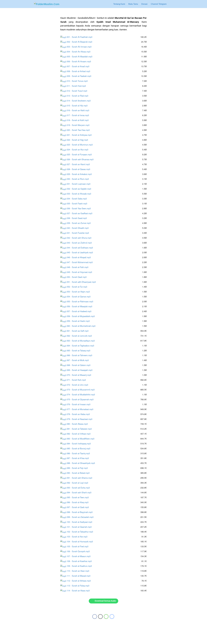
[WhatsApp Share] (106, 616)
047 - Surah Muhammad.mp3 (81, 262)
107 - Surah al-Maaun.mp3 (80, 556)
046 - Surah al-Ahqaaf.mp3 (80, 257)
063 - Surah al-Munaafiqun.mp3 (82, 340)
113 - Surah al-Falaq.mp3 (79, 585)
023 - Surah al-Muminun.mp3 (81, 144)
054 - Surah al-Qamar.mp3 (80, 296)
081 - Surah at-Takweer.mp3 (80, 428)
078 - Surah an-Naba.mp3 (79, 414)
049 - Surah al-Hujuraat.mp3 (80, 272)
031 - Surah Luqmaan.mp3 (80, 183)
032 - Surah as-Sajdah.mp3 (80, 188)
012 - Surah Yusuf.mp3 (78, 90)
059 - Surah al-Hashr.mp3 (79, 321)
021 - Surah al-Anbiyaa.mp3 (80, 134)
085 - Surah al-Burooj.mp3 (79, 448)
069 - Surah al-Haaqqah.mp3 (81, 370)
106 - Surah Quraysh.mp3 (79, 551)
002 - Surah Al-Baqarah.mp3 (80, 41)
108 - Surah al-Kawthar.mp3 (80, 561)
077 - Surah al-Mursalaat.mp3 (81, 409)
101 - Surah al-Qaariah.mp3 (80, 526)
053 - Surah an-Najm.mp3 (79, 291)
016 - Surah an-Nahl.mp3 (79, 110)
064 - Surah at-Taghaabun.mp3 (81, 345)
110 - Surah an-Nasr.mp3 (79, 570)
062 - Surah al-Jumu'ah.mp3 (80, 335)
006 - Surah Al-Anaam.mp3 (80, 61)
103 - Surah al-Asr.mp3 (78, 536)
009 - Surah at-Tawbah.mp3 (80, 76)
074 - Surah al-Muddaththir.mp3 (82, 394)
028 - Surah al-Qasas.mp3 (79, 169)
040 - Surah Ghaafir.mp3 (79, 227)
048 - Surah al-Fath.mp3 (79, 267)
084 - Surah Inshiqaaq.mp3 (80, 443)
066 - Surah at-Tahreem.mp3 (80, 355)
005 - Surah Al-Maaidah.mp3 (81, 56)
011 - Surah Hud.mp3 (77, 85)
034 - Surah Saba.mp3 (78, 198)
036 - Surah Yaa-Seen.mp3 (80, 208)
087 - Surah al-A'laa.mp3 (79, 458)
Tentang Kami (119, 4)
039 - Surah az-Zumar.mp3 (80, 223)
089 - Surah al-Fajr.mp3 (78, 468)
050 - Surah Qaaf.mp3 (78, 277)
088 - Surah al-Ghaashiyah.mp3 (82, 463)
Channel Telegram (159, 4)
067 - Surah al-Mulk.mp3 (79, 360)
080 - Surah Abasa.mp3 (78, 423)
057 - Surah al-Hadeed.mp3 (80, 311)
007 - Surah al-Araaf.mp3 (79, 66)
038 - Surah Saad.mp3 (78, 218)
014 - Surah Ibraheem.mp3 (80, 100)
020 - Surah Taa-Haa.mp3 (79, 130)
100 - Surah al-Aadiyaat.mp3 (80, 521)
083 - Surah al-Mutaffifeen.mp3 (82, 438)
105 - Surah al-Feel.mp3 (79, 546)
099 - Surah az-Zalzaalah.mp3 (81, 517)
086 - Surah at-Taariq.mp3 (79, 453)
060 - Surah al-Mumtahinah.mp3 (82, 325)
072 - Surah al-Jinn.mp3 (78, 384)
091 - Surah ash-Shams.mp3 (80, 477)
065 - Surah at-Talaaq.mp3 (79, 350)
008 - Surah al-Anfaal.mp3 (79, 71)
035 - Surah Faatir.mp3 (78, 203)
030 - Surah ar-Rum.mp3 (79, 178)
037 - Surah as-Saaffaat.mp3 (81, 213)
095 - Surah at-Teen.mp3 (79, 497)
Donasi (144, 4)
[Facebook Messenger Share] (112, 616)
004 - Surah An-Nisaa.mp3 (80, 51)
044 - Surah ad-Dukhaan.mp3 (81, 247)
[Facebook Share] (94, 616)
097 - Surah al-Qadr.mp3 (79, 507)
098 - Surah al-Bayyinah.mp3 (81, 512)
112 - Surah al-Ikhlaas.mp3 (80, 580)
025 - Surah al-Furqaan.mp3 (80, 154)
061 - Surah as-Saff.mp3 (79, 330)
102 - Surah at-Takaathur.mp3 (81, 531)
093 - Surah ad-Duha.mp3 (79, 487)
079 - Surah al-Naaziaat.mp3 (81, 419)
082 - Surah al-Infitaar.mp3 (80, 433)
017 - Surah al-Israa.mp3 (79, 115)
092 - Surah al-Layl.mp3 (78, 482)
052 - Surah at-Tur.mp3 (78, 286)
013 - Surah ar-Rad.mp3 (78, 95)
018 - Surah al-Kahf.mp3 (79, 120)
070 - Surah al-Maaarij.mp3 (80, 374)
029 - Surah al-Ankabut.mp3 (80, 174)
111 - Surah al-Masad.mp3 (80, 575)
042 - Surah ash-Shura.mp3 (80, 237)
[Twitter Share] (100, 616)
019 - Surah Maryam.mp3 (79, 125)
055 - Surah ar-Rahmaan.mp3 (81, 301)
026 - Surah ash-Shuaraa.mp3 (81, 159)
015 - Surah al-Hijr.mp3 (78, 105)
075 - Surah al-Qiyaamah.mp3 (81, 399)
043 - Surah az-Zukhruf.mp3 (80, 242)
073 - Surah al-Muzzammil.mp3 (82, 389)
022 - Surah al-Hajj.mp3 (78, 139)
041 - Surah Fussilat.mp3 (79, 232)
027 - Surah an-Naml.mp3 (79, 164)
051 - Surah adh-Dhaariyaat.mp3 (82, 281)
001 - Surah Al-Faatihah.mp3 (81, 36)
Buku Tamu (133, 4)
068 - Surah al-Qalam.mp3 (80, 365)
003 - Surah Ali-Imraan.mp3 (80, 46)
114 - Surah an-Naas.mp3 (78, 590)
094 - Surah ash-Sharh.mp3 (80, 492)
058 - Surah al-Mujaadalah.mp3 (82, 316)
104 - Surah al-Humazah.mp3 (81, 541)
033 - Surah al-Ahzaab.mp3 (80, 193)
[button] (170, 4)
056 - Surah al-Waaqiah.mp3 (80, 306)
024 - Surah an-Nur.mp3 (78, 149)
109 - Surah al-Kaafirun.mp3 (80, 565)
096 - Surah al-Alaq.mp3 (79, 502)
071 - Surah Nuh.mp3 (77, 379)
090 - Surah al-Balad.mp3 (79, 472)
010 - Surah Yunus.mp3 (78, 80)
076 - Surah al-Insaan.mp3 (80, 404)
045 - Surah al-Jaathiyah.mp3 (81, 252)
